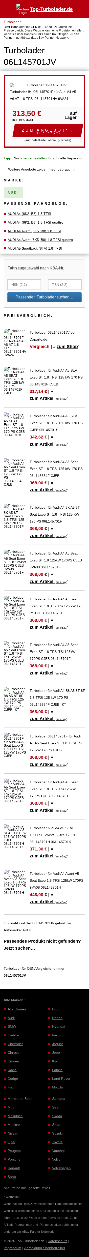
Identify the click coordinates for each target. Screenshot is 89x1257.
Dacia (12, 1070)
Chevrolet (15, 1044)
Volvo (56, 1159)
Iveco (56, 1035)
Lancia (57, 1070)
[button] (47, 130)
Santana (58, 1099)
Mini (11, 1107)
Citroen (13, 1061)
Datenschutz (57, 1241)
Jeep (56, 1052)
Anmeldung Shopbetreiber (44, 1248)
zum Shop (67, 346)
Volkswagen (61, 1168)
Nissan (13, 1133)
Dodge (13, 1079)
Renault (14, 1168)
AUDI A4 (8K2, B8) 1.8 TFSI (29, 214)
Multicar (14, 1125)
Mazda (57, 1087)
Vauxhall (58, 1151)
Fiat (11, 1087)
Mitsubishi (15, 1116)
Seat (55, 1107)
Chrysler (14, 1052)
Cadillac (14, 1035)
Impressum (12, 1248)
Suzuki (57, 1133)
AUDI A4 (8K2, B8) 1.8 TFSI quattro (35, 222)
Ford (56, 1009)
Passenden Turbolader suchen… (44, 297)
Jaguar (57, 1044)
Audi (11, 1018)
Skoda (57, 1116)
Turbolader (12, 22)
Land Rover (61, 1079)
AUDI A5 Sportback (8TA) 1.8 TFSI (35, 248)
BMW (12, 1026)
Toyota (57, 1142)
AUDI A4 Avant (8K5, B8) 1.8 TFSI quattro (40, 240)
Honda (57, 1018)
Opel (11, 1142)
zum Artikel (48, 398)
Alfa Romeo (17, 1009)
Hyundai (58, 1026)
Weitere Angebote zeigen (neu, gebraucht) (41, 169)
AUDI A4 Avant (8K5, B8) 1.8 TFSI (34, 231)
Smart (57, 1125)
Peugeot (14, 1151)
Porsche (14, 1159)
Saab (12, 1177)
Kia (54, 1061)
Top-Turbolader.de (51, 9)
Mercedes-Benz (20, 1099)
